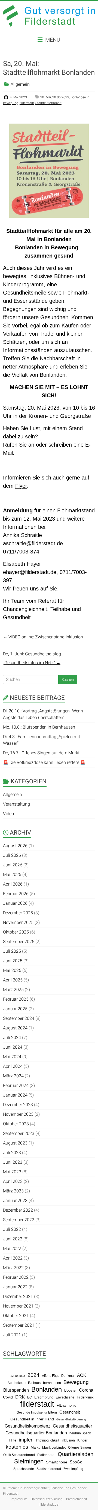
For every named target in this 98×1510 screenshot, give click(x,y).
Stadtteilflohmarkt (48, 103)
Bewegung (76, 1382)
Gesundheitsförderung (71, 1419)
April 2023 (13, 1181)
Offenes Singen (79, 1447)
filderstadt (27, 103)
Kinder (82, 1440)
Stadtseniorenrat (48, 1469)
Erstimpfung (43, 1397)
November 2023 (18, 1114)
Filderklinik (85, 1397)
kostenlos (17, 1447)
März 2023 (13, 1191)
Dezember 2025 (18, 912)
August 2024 (15, 1028)
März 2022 (13, 1267)
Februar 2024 (16, 1085)
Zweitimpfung (73, 1469)
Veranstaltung (16, 804)
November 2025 (18, 922)
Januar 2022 (15, 1286)
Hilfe (12, 1440)
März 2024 (13, 1075)
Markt (35, 1447)
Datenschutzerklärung (47, 1499)
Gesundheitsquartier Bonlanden (36, 1432)
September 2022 (18, 1219)
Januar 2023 (15, 1200)
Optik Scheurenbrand (19, 1455)
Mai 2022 (12, 1248)
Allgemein (20, 84)
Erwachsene (65, 1397)
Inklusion (68, 1440)
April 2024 (13, 1066)
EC (29, 1397)
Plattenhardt (46, 1455)
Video (8, 813)
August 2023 (15, 1143)
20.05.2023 (60, 97)
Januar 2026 (15, 903)
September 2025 (18, 941)
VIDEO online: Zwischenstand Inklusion (43, 637)
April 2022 (13, 1258)
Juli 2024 (12, 1037)
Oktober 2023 (16, 1123)
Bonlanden (46, 1389)
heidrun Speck (80, 1433)
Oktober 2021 (16, 1315)
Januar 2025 (15, 1008)
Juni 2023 (12, 1162)
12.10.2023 (17, 1375)
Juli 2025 (12, 951)
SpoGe (76, 1462)
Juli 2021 (12, 1334)
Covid (8, 1397)
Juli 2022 (12, 1229)
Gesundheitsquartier (72, 1425)
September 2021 (18, 1325)
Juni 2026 (12, 864)
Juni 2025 (12, 960)
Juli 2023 (12, 1152)
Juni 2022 (12, 1238)
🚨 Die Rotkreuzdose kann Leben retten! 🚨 (44, 762)
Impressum (19, 1499)
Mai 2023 (12, 1171)
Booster (70, 1390)
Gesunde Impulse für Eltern (37, 1412)
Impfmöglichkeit (47, 1440)
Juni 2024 (12, 1047)
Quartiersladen (75, 1454)
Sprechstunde (23, 1469)
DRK (20, 1397)
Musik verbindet (54, 1447)
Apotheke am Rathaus (24, 1383)
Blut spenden (16, 1390)
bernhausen (52, 1383)
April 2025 (13, 980)
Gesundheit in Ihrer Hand (32, 1419)
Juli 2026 (12, 855)
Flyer (21, 486)
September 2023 (18, 1133)
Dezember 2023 (18, 1104)
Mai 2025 (12, 970)
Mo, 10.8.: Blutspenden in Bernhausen (39, 727)
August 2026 (15, 845)
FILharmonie (66, 1405)
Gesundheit (69, 1412)
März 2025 (13, 989)
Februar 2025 (16, 999)
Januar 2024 (15, 1095)
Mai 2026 (12, 874)
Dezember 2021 (18, 1296)
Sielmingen (29, 1461)
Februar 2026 (16, 893)
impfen (26, 1440)
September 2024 (18, 1018)
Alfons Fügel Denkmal (58, 1376)
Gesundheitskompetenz (27, 1426)
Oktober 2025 (16, 932)
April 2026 (13, 884)
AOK (81, 1375)
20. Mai (45, 97)
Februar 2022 (16, 1277)
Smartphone (56, 1462)
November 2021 (18, 1306)
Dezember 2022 (18, 1210)
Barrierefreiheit (76, 1499)
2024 (33, 1375)
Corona (86, 1390)
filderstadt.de (48, 1504)
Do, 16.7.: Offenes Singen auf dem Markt (41, 752)
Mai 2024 (12, 1056)
